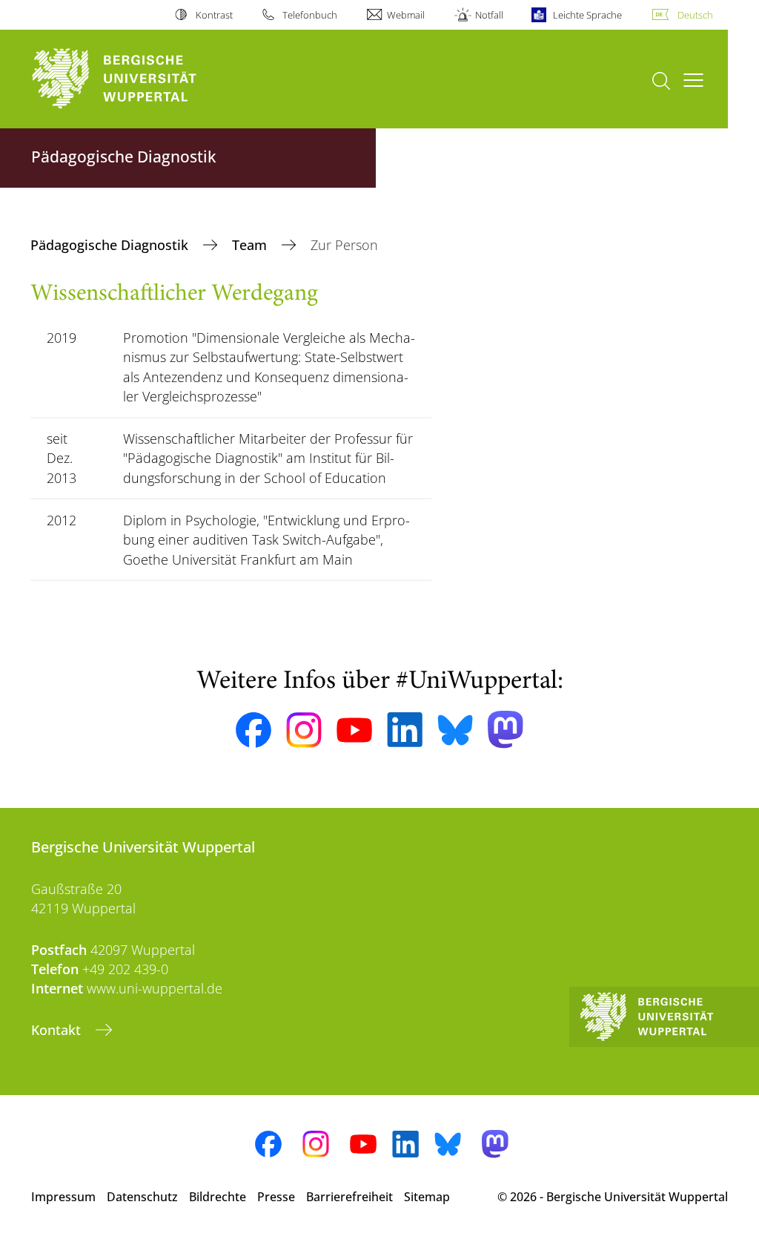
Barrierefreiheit (349, 1197)
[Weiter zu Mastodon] (505, 730)
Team (251, 245)
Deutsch (695, 15)
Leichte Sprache (587, 15)
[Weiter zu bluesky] (455, 730)
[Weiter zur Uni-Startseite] (141, 79)
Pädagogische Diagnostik (111, 245)
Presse (276, 1197)
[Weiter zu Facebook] (253, 730)
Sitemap (427, 1197)
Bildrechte (217, 1197)
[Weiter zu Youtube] (354, 730)
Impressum (63, 1197)
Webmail (406, 15)
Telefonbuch (309, 15)
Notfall (489, 15)
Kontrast (214, 15)
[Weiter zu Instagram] (304, 730)
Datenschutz (142, 1197)
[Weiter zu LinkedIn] (404, 729)
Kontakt (57, 1030)
